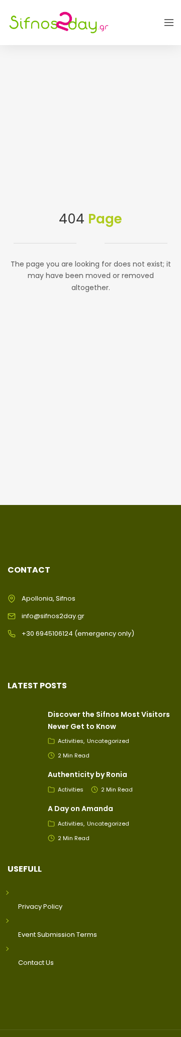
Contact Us (36, 962)
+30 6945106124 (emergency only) (78, 633)
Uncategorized (108, 741)
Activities (70, 741)
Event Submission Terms (57, 934)
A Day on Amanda (80, 809)
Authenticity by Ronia (87, 774)
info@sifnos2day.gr (53, 616)
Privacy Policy (40, 906)
